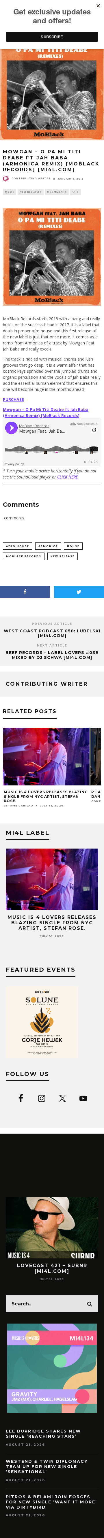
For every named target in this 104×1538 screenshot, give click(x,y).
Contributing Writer (31, 178)
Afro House (17, 546)
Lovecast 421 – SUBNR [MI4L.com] (52, 1268)
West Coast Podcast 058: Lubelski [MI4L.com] (52, 633)
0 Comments (57, 191)
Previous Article (52, 624)
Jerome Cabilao (18, 805)
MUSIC (9, 191)
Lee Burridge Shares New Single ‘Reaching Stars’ (43, 1433)
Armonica (48, 546)
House (73, 546)
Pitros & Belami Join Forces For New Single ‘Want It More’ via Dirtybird (51, 1502)
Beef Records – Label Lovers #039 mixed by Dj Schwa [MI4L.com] (52, 655)
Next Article (52, 645)
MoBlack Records (23, 556)
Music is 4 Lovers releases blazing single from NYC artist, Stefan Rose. (46, 796)
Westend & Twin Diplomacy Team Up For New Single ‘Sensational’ (47, 1466)
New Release (63, 556)
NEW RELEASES (31, 191)
